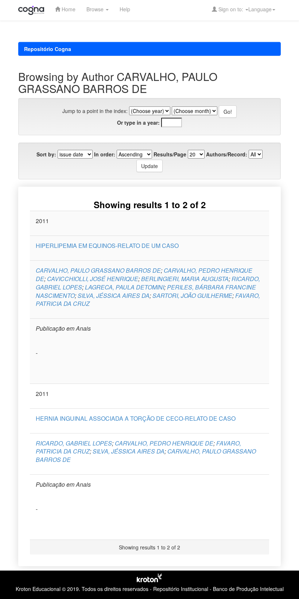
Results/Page (170, 154)
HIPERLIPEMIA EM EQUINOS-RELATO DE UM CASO (107, 245)
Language (260, 9)
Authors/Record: (226, 154)
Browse (95, 9)
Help (125, 9)
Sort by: (46, 154)
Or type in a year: (138, 122)
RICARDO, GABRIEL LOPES (74, 443)
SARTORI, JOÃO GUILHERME (192, 295)
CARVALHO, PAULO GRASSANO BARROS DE (98, 270)
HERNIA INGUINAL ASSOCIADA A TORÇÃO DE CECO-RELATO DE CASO (136, 418)
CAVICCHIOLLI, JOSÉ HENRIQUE (92, 279)
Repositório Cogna (47, 48)
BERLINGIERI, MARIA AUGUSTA (185, 279)
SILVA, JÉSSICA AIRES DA (114, 295)
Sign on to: (231, 9)
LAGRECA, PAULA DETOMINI (124, 287)
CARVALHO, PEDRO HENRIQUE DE (164, 443)
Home (67, 9)
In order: (104, 154)
